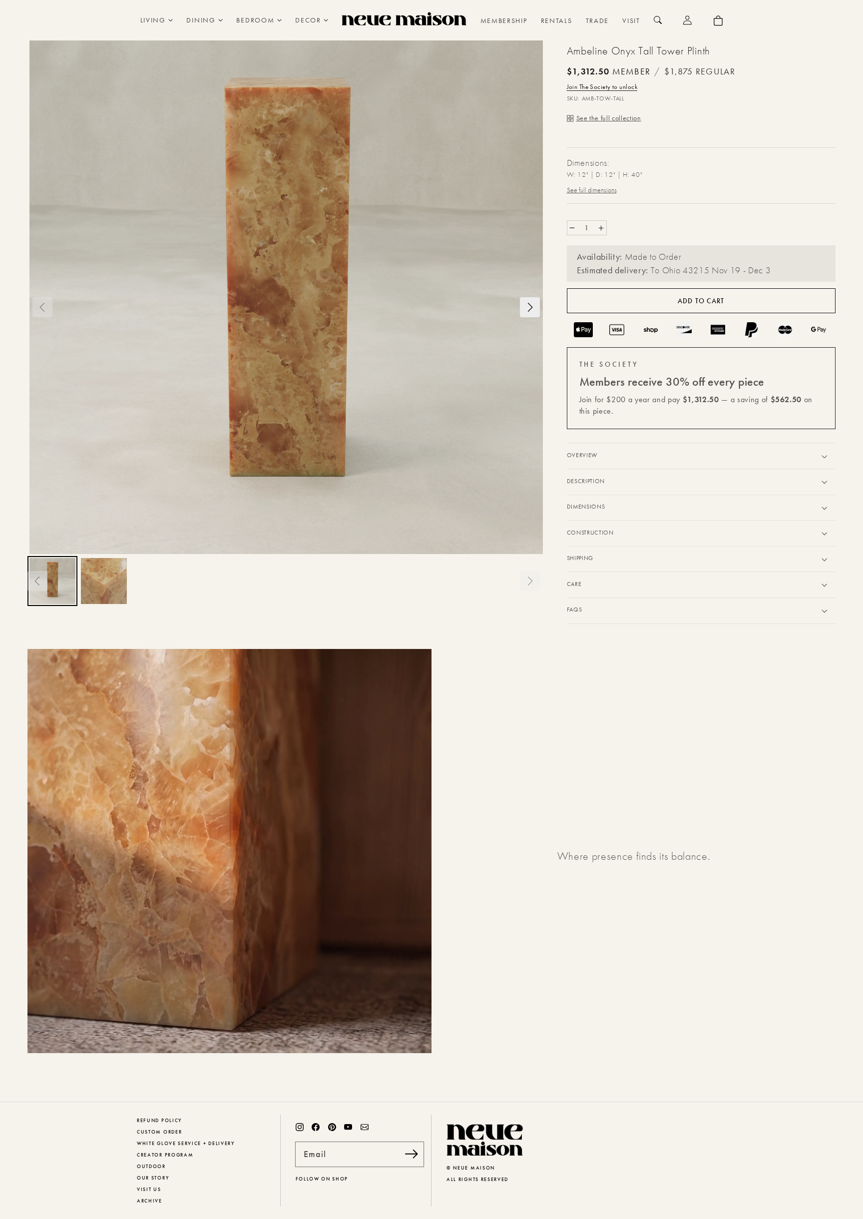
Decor (308, 19)
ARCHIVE (149, 1201)
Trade (597, 20)
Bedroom (255, 19)
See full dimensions (592, 189)
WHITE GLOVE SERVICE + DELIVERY (186, 1143)
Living (153, 19)
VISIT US (149, 1189)
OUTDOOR (151, 1166)
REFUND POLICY (159, 1120)
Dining (200, 19)
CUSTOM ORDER (159, 1132)
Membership (503, 20)
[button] (42, 307)
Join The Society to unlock (602, 86)
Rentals (556, 20)
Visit (631, 20)
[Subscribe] (412, 1154)
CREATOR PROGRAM (165, 1155)
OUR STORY (153, 1178)
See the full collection (608, 117)
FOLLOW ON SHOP (322, 1179)
